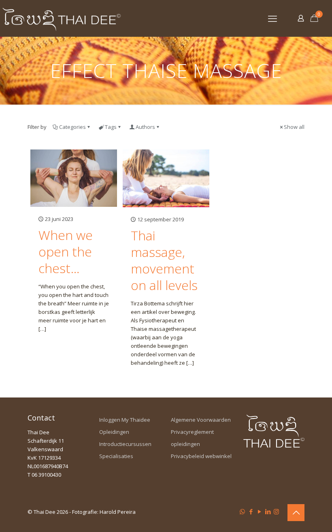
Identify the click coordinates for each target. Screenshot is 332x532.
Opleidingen (114, 431)
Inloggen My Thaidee (124, 419)
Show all (294, 126)
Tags (111, 126)
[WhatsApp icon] (242, 511)
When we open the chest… (65, 251)
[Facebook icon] (251, 511)
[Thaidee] (61, 18)
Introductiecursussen (125, 444)
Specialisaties (116, 456)
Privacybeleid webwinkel (201, 456)
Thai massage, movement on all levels (164, 260)
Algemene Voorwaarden (201, 419)
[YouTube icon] (259, 511)
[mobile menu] (272, 18)
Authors (145, 126)
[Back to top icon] (295, 512)
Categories (72, 126)
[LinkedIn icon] (268, 511)
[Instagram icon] (276, 511)
